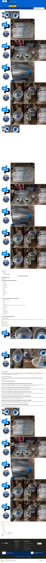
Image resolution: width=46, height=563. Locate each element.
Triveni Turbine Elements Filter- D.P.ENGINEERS (28, 549)
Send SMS (23, 556)
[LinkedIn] (4, 543)
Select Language (41, 560)
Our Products (17, 545)
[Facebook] (2, 543)
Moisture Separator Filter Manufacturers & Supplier (27, 547)
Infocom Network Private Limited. (13, 560)
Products (4, 272)
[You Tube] (6, 543)
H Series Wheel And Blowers (6, 273)
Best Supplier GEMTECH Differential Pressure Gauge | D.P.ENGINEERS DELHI (29, 544)
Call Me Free (29, 556)
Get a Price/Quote (3, 278)
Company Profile (17, 544)
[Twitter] (3, 543)
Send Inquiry (4, 270)
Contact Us (16, 546)
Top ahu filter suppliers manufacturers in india (29, 546)
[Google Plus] (7, 543)
